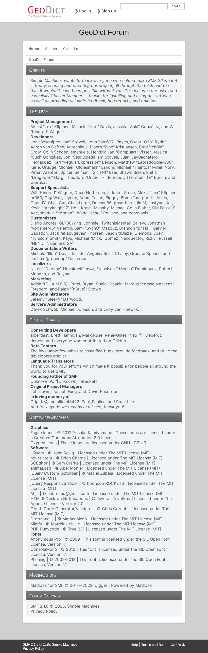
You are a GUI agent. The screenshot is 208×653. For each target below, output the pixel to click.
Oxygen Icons (43, 442)
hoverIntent (41, 457)
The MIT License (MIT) (129, 452)
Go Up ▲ (178, 645)
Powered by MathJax (131, 585)
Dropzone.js (42, 518)
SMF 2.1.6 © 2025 (47, 606)
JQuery (37, 452)
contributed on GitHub (104, 340)
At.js (34, 493)
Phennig (38, 559)
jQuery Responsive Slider (54, 483)
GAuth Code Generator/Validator (61, 508)
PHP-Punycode (44, 528)
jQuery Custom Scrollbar (54, 473)
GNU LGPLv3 (133, 442)
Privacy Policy (44, 611)
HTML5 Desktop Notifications (59, 498)
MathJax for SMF (46, 585)
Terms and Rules (154, 645)
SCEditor (39, 463)
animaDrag (40, 468)
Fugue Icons (41, 432)
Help (134, 645)
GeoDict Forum (104, 32)
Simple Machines (83, 606)
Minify (36, 523)
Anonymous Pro (45, 539)
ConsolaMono (43, 549)
